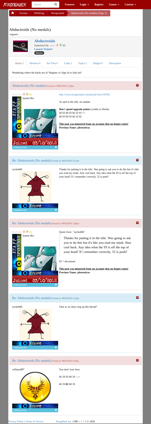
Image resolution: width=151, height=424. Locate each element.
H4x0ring (39, 13)
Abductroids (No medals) (29, 85)
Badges (98, 63)
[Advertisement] (38, 21)
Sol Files (52, 63)
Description (115, 63)
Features (69, 4)
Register (98, 4)
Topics (82, 63)
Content (129, 4)
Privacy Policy (16, 421)
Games (113, 4)
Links (68, 63)
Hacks (19, 63)
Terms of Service (34, 421)
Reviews (35, 63)
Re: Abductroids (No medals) (31, 160)
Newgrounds (57, 13)
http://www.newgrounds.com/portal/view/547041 (84, 94)
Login (83, 4)
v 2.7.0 (82, 421)
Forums (23, 13)
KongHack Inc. (64, 421)
